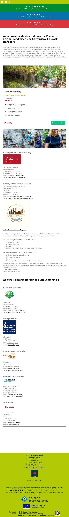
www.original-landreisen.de (16, 177)
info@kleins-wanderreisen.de (16, 310)
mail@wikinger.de (12, 343)
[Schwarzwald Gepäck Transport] (16, 226)
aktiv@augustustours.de (14, 368)
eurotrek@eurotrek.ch (13, 423)
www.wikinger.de (13, 345)
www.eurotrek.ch (13, 424)
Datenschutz (38, 480)
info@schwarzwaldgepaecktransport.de (19, 196)
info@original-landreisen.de (15, 175)
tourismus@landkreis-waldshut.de (36, 468)
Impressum (30, 480)
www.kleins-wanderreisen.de (17, 312)
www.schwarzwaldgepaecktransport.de (20, 198)
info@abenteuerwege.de (14, 394)
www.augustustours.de (15, 370)
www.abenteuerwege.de (15, 396)
